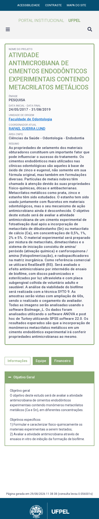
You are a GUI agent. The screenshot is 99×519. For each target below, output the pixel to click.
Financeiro (62, 361)
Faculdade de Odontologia (30, 119)
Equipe (41, 361)
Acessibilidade (29, 5)
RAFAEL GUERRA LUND (27, 129)
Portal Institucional (49, 20)
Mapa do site (76, 5)
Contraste (53, 5)
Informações (17, 361)
